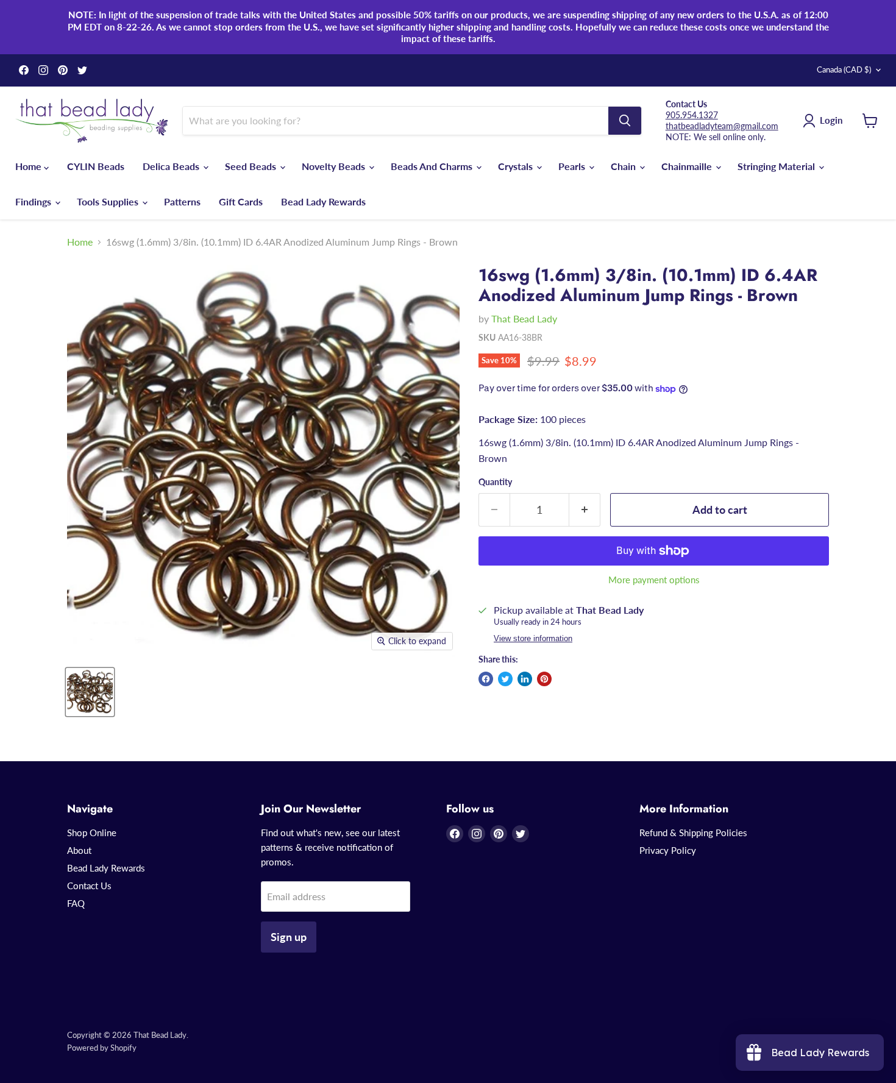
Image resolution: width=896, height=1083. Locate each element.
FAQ (76, 903)
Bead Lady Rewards (323, 201)
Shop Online (91, 832)
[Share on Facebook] (485, 679)
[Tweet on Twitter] (505, 679)
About (79, 850)
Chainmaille (687, 166)
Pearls (573, 166)
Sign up (289, 936)
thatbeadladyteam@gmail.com (722, 126)
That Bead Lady (524, 318)
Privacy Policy (667, 850)
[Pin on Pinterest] (544, 679)
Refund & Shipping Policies (693, 832)
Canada (844, 69)
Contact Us (89, 885)
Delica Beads (172, 166)
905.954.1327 (692, 115)
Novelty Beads (335, 166)
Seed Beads (252, 166)
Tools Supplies (109, 201)
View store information (533, 638)
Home (29, 166)
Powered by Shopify (102, 1048)
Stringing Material (777, 166)
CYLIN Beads (95, 166)
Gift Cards (241, 201)
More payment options (654, 580)
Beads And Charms (433, 166)
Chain (624, 166)
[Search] (624, 121)
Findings (34, 201)
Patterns (182, 201)
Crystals (516, 166)
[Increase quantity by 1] (584, 510)
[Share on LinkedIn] (524, 679)
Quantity (495, 482)
